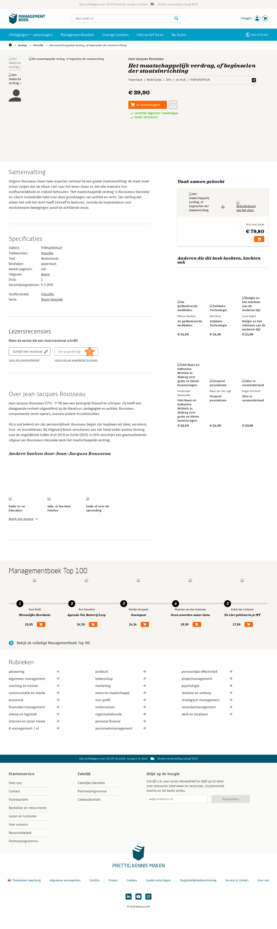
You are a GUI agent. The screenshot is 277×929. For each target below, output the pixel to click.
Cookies (132, 880)
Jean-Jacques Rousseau (146, 59)
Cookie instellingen (158, 880)
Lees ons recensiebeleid (24, 360)
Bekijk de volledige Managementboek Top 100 (53, 643)
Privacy (113, 880)
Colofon (94, 880)
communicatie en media (27, 693)
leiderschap (104, 679)
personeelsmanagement (113, 728)
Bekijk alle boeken (21, 519)
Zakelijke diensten (91, 783)
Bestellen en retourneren (28, 808)
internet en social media (27, 721)
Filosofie (38, 45)
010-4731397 (259, 34)
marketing (103, 686)
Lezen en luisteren (23, 816)
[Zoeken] (176, 18)
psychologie (190, 686)
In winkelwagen (148, 105)
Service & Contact (236, 880)
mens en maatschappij (112, 693)
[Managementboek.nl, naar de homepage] (27, 23)
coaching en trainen (23, 686)
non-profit (103, 700)
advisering (16, 672)
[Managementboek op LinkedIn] (129, 897)
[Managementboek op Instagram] (148, 897)
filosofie (47, 253)
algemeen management (27, 679)
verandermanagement (199, 707)
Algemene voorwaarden (65, 880)
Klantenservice (21, 774)
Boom (45, 274)
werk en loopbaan (195, 714)
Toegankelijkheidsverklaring (198, 880)
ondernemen (105, 707)
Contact (14, 791)
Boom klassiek (52, 299)
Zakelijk (84, 774)
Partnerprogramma (23, 841)
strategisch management (201, 700)
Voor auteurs (18, 824)
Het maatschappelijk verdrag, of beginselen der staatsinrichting (88, 45)
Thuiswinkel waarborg (26, 880)
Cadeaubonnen (89, 799)
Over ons (15, 783)
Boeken (22, 45)
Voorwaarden (18, 799)
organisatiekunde (108, 714)
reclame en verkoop (196, 693)
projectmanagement (197, 679)
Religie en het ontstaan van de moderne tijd (253, 325)
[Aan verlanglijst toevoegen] (173, 105)
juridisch (101, 672)
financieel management (27, 707)
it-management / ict (24, 728)
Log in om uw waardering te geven (76, 360)
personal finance (107, 721)
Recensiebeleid (20, 833)
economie (16, 700)
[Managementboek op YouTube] (138, 897)
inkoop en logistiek (23, 714)
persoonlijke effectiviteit (199, 672)
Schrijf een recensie (27, 351)
